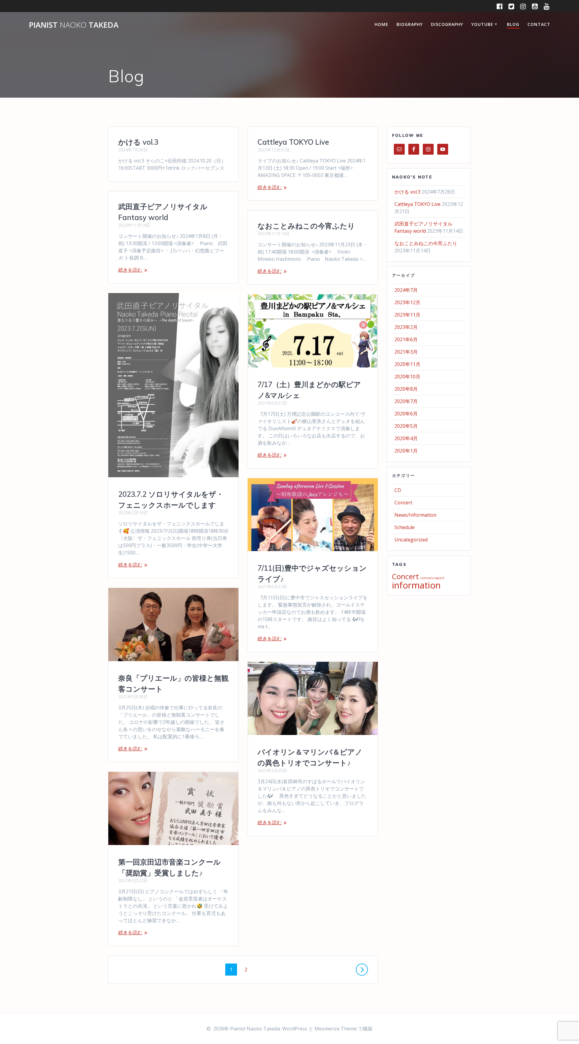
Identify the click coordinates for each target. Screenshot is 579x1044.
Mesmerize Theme (336, 1028)
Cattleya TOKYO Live (293, 142)
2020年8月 (406, 389)
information (416, 585)
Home (381, 24)
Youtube (482, 24)
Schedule (404, 527)
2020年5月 (406, 426)
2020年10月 (407, 376)
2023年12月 (407, 302)
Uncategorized (411, 539)
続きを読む (270, 187)
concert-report (432, 578)
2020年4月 (406, 438)
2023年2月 (406, 327)
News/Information (415, 515)
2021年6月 (406, 339)
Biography (410, 24)
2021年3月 (406, 352)
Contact (538, 24)
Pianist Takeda (74, 25)
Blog (513, 24)
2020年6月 (406, 413)
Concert (403, 502)
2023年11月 (407, 314)
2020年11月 (407, 364)
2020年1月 (406, 450)
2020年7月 (406, 401)
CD (397, 490)
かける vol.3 (138, 142)
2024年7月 (406, 290)
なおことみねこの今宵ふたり (306, 225)
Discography (447, 24)
